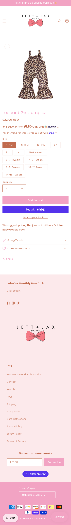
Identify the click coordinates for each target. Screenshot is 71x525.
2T (55, 145)
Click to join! (14, 290)
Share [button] (9, 259)
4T (19, 152)
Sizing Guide (13, 411)
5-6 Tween (36, 152)
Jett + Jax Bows (20, 518)
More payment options (35, 217)
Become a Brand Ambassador (24, 374)
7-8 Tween (36, 160)
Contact (11, 381)
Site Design (38, 518)
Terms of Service (16, 441)
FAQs (9, 396)
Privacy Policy (14, 426)
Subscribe (54, 462)
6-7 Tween (13, 160)
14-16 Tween (14, 174)
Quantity (7, 182)
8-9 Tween (13, 167)
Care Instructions (16, 419)
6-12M (25, 145)
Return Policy (14, 434)
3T (7, 152)
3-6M (9, 145)
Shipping (11, 404)
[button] (4, 21)
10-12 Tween (36, 167)
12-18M (41, 145)
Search (11, 389)
